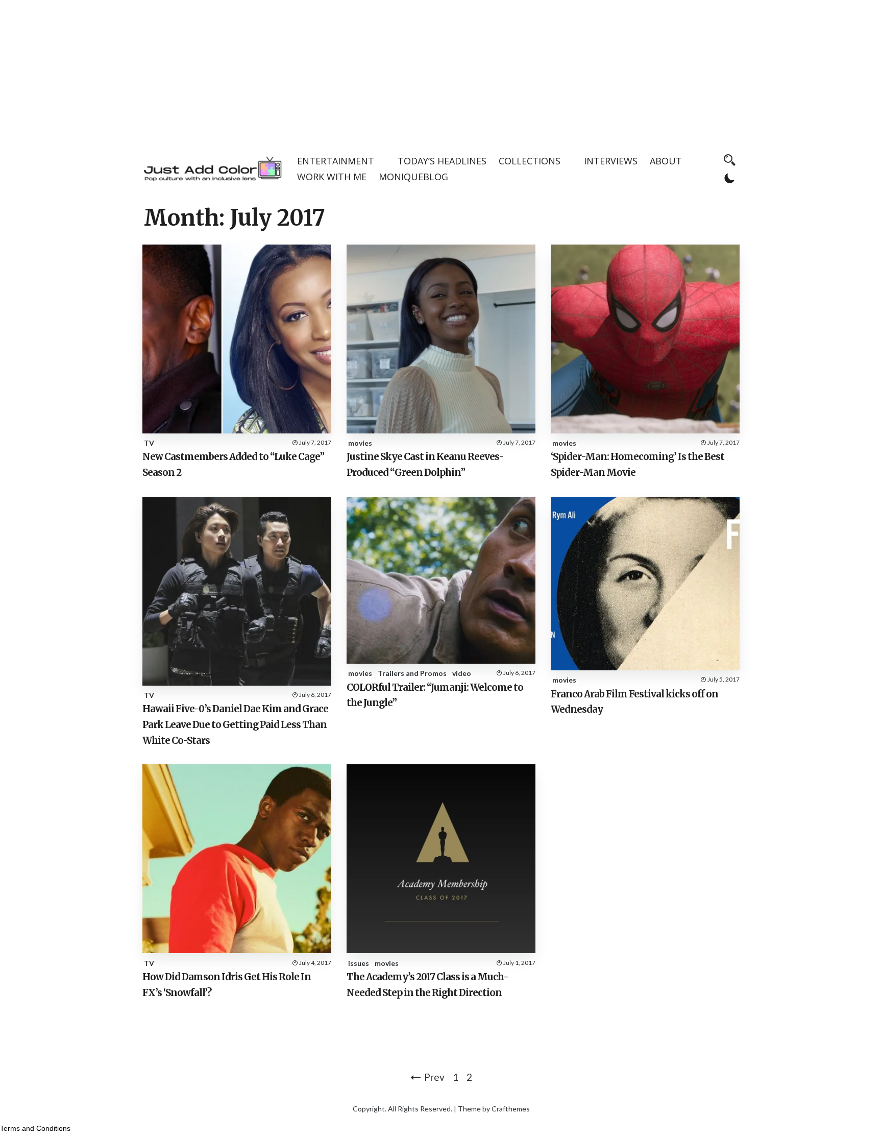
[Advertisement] (441, 71)
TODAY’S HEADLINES (442, 161)
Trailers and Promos (412, 673)
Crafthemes (511, 1108)
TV (149, 443)
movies (360, 443)
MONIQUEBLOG (413, 177)
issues (358, 963)
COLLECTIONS (529, 161)
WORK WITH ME (331, 177)
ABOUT (666, 161)
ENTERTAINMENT (335, 161)
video (461, 673)
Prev (434, 1077)
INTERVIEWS (611, 161)
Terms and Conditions (35, 1128)
